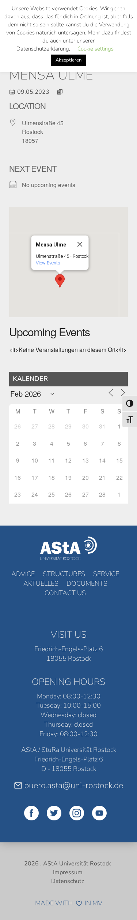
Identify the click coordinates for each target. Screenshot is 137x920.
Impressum (68, 872)
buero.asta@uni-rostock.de (73, 785)
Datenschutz (67, 881)
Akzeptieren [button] (68, 60)
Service (106, 574)
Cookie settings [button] (95, 48)
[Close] (79, 244)
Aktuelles (40, 583)
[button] (60, 281)
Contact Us (65, 593)
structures (64, 574)
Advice (23, 574)
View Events (47, 263)
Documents (86, 583)
